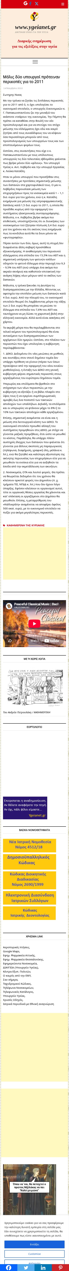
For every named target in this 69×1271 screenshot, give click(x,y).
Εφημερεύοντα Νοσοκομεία (20, 963)
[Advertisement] (34, 553)
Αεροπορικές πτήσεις (16, 947)
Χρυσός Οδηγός (12, 1000)
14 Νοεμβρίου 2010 (13, 88)
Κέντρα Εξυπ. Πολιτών (16, 971)
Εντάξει (34, 1244)
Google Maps (11, 951)
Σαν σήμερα (10, 979)
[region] (34, 1243)
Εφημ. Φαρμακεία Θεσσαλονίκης (23, 959)
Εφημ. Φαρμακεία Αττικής (19, 955)
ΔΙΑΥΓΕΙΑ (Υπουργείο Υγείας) (20, 967)
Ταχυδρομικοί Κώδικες (17, 983)
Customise (34, 1254)
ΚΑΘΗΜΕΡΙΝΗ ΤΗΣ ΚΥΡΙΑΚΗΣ (26, 525)
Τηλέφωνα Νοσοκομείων (18, 987)
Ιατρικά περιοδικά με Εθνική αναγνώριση (28, 1004)
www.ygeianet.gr (35, 27)
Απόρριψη (35, 1263)
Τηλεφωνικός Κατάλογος (18, 991)
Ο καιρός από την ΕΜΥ (17, 975)
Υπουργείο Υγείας (14, 995)
